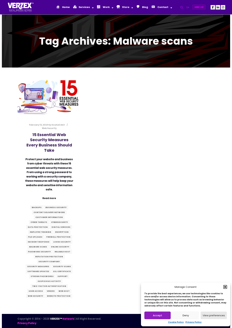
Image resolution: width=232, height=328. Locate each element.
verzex (51, 291)
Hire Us (198, 7)
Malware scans (38, 247)
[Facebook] (213, 7)
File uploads (35, 237)
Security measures (38, 266)
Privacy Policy (193, 322)
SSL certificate (62, 271)
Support (63, 276)
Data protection (38, 227)
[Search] (182, 7)
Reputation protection (49, 256)
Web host (64, 291)
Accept (157, 315)
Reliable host (62, 251)
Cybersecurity (59, 222)
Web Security (49, 128)
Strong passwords (42, 276)
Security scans (62, 266)
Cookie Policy (176, 322)
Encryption (62, 232)
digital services (61, 227)
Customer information (49, 217)
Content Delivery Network (49, 212)
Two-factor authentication (49, 286)
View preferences (214, 315)
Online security (60, 247)
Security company (49, 261)
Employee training (40, 232)
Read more (49, 198)
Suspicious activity (49, 281)
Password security (39, 251)
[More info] (188, 7)
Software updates (38, 271)
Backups (37, 207)
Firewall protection (58, 237)
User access (36, 291)
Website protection (58, 296)
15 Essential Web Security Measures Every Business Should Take (49, 142)
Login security (62, 242)
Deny (186, 315)
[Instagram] (223, 7)
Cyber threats (39, 222)
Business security (56, 207)
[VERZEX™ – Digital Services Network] (20, 7)
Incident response (38, 242)
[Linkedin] (218, 7)
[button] (225, 287)
